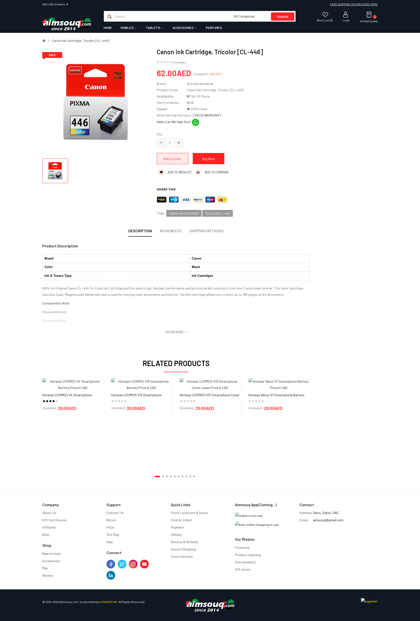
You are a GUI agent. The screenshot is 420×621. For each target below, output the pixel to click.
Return (111, 520)
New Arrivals (51, 553)
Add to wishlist (179, 172)
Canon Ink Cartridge (184, 213)
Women (47, 575)
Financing (242, 547)
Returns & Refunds (184, 542)
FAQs (110, 527)
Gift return (242, 569)
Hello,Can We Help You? (174, 122)
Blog (45, 534)
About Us (49, 513)
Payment (177, 527)
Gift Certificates (54, 520)
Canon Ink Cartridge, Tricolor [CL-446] (80, 40)
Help (109, 542)
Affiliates (49, 527)
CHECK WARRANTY (207, 115)
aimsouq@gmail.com (328, 520)
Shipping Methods (206, 230)
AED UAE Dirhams (54, 4)
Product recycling (248, 555)
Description (140, 230)
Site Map (112, 534)
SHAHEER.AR (108, 601)
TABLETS (153, 28)
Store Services (182, 556)
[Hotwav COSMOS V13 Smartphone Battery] (141, 384)
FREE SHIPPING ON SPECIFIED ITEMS (354, 4)
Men (45, 568)
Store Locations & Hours (189, 513)
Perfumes (214, 28)
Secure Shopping (183, 549)
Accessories (51, 561)
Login (346, 20)
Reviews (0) (170, 230)
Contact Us (114, 513)
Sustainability (245, 562)
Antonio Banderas (200, 83)
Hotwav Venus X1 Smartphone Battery (276, 395)
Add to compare (216, 172)
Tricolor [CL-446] (217, 213)
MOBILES (127, 28)
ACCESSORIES (183, 28)
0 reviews (179, 62)
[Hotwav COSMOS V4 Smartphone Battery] (73, 384)
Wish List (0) (325, 20)
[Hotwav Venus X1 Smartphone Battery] (279, 384)
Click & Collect (181, 520)
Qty (159, 134)
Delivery (176, 534)
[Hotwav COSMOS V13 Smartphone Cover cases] (210, 384)
